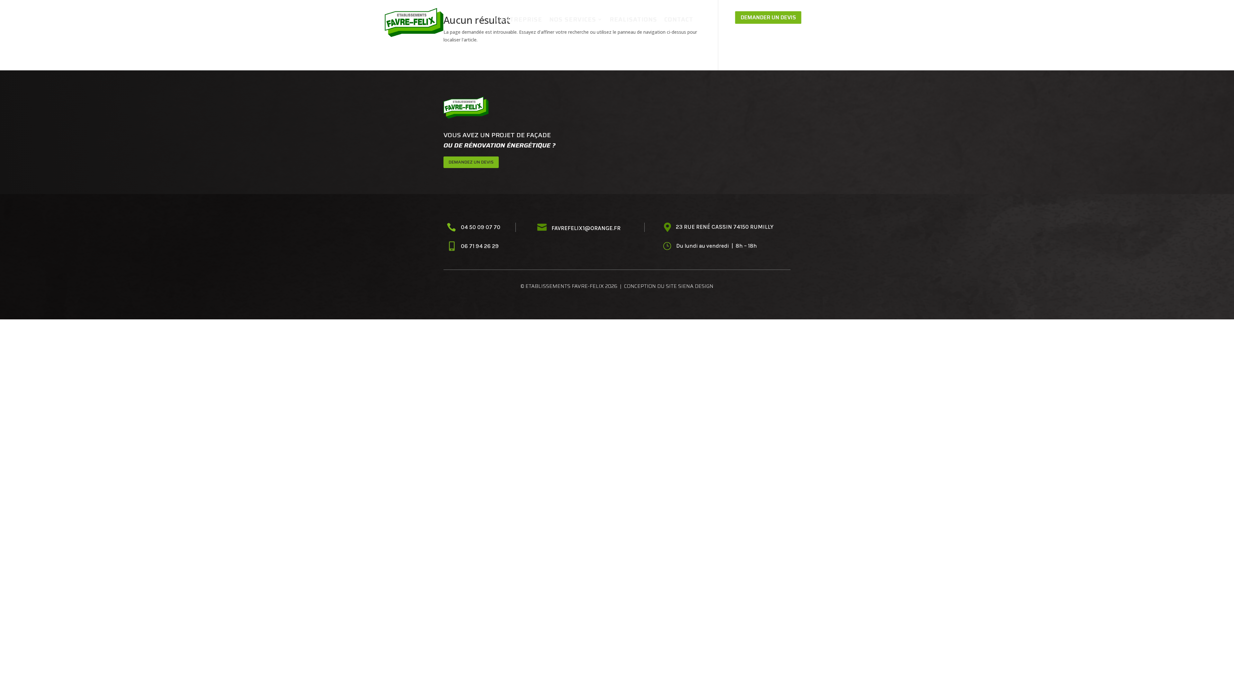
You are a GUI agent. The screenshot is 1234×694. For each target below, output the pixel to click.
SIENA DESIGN (695, 286)
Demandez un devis (471, 161)
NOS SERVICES (572, 20)
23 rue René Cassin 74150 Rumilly (724, 226)
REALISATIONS (633, 20)
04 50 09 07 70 (480, 227)
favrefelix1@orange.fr (586, 228)
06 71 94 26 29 (480, 246)
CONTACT (678, 20)
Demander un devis (768, 17)
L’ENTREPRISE (519, 20)
